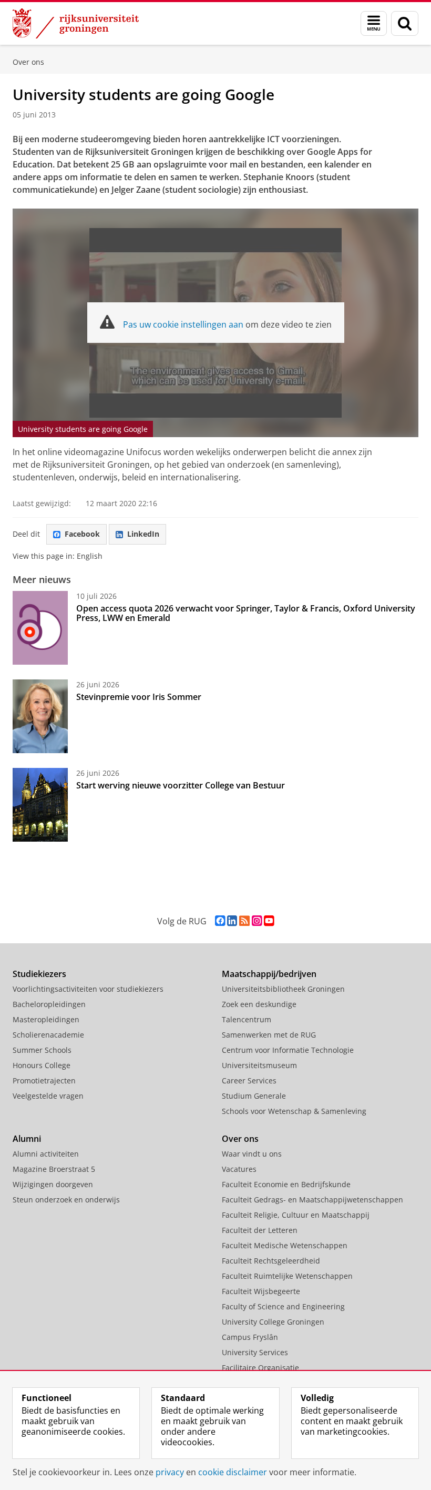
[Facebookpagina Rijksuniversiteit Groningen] (220, 920)
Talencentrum (246, 1019)
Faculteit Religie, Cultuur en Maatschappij (296, 1215)
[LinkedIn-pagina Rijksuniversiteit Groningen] (232, 920)
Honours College (41, 1065)
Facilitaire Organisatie (260, 1368)
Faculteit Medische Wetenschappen (284, 1245)
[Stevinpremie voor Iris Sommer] (40, 716)
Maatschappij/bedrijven (269, 974)
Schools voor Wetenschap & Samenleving (294, 1111)
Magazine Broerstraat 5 (54, 1169)
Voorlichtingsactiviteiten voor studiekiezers (88, 989)
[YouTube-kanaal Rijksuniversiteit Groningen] (269, 920)
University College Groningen (273, 1322)
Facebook (82, 534)
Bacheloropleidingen (49, 1004)
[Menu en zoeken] (373, 23)
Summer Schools (42, 1050)
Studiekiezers (39, 974)
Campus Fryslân (250, 1337)
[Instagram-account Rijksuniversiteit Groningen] (257, 920)
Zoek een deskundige (259, 1004)
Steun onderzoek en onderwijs (66, 1200)
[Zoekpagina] (405, 23)
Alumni (27, 1138)
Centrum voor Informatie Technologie (288, 1050)
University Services (255, 1352)
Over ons (28, 62)
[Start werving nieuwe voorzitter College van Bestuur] (40, 805)
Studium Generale (254, 1096)
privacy (170, 1472)
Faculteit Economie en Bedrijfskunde (286, 1184)
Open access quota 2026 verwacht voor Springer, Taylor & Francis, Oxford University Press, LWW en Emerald (245, 613)
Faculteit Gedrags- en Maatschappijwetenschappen (312, 1200)
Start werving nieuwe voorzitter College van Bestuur (180, 785)
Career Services (249, 1080)
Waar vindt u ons (252, 1154)
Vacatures (239, 1169)
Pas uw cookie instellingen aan (183, 324)
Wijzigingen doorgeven (53, 1184)
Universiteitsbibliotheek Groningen (283, 989)
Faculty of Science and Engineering (283, 1306)
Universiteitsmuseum (259, 1065)
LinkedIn (143, 534)
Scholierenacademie (48, 1035)
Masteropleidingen (46, 1019)
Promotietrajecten (44, 1080)
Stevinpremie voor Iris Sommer (138, 697)
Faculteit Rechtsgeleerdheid (271, 1261)
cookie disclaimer (232, 1472)
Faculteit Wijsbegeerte (261, 1291)
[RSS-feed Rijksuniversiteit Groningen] (244, 920)
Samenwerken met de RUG (269, 1035)
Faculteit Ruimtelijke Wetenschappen (287, 1276)
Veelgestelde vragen (48, 1096)
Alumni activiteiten (46, 1154)
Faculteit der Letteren (259, 1230)
